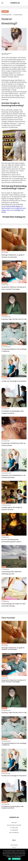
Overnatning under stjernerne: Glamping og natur (11, 573)
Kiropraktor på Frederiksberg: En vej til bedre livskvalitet (13, 476)
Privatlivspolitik (16, 858)
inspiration (5, 11)
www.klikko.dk (15, 832)
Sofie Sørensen (18, 14)
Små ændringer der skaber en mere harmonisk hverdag (13, 605)
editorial (4, 503)
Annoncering (14, 845)
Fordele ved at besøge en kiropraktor (14, 381)
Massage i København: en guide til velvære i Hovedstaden (12, 256)
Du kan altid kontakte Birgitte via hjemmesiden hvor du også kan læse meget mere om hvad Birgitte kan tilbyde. (13, 209)
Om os (14, 847)
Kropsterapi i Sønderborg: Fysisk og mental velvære (13, 444)
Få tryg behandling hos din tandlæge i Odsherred (13, 350)
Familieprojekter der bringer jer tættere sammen (11, 508)
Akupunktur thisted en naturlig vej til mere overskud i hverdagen (13, 288)
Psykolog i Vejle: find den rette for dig (13, 319)
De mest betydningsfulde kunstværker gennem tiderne (11, 541)
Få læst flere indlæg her (14, 217)
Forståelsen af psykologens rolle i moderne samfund (12, 412)
